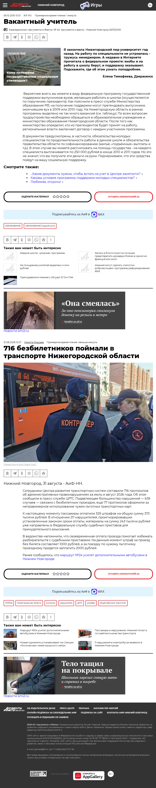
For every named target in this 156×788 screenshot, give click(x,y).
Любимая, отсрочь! (46, 182)
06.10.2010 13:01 (12, 15)
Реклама (84, 708)
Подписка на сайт (92, 712)
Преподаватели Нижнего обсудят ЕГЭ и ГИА (46, 277)
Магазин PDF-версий (106, 708)
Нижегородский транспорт (20, 464)
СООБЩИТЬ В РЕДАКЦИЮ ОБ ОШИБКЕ (47, 717)
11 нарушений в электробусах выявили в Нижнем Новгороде (118, 644)
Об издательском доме (41, 708)
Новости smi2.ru (16, 331)
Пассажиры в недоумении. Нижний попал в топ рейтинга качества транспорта (121, 632)
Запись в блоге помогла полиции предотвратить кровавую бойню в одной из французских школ (121, 256)
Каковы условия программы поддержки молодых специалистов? (83, 178)
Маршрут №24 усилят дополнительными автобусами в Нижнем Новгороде (44, 632)
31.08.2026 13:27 (12, 342)
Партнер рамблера (60, 774)
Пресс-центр (67, 708)
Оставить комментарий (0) (123, 197)
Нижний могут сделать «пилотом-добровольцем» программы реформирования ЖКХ (122, 268)
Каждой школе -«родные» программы (42, 253)
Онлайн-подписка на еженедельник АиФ (51, 712)
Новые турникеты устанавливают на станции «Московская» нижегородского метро (46, 644)
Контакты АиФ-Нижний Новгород (127, 712)
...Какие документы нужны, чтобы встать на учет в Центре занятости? (85, 174)
